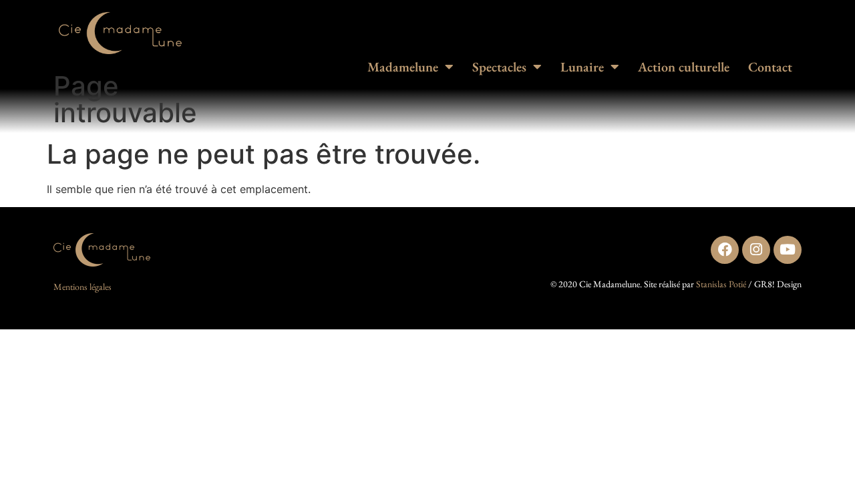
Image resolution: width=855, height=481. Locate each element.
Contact (770, 66)
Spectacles (499, 66)
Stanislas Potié (721, 284)
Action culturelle (683, 66)
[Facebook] (725, 250)
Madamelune (402, 66)
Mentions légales (82, 287)
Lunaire (582, 66)
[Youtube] (788, 250)
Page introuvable (125, 99)
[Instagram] (756, 250)
